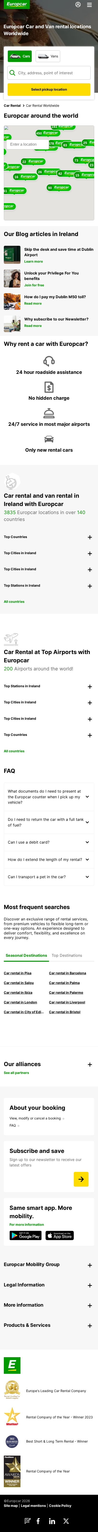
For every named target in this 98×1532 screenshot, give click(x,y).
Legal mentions (33, 1506)
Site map (11, 1506)
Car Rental (12, 105)
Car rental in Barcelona (67, 973)
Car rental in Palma (64, 983)
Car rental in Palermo (66, 992)
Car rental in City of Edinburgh (24, 1012)
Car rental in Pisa (17, 973)
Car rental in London (20, 1002)
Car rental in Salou (19, 983)
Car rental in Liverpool (67, 1002)
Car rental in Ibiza (18, 992)
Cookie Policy (60, 1506)
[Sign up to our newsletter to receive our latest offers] (81, 1179)
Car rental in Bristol (64, 1012)
